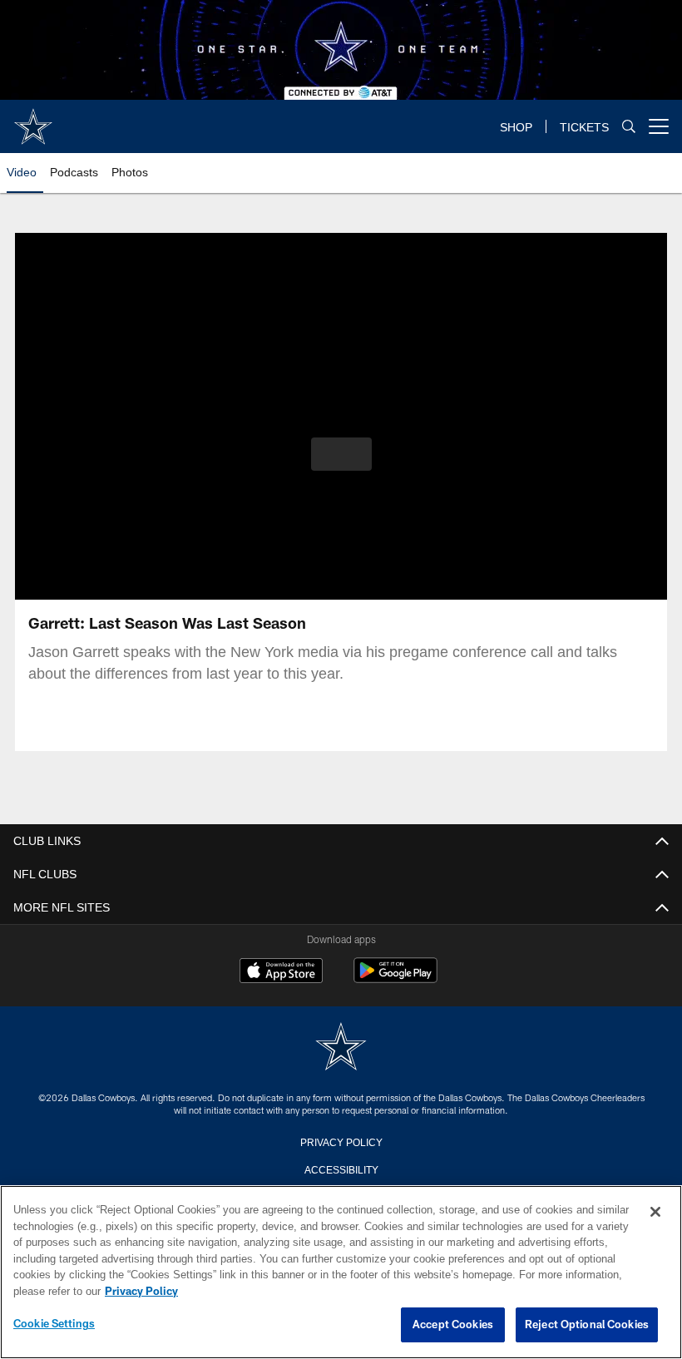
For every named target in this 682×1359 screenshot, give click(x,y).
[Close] (655, 1212)
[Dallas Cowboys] (341, 1047)
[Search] (628, 127)
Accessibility (341, 1168)
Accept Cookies (453, 1325)
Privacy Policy (341, 1141)
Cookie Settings (54, 1324)
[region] (341, 1272)
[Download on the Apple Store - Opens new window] (281, 972)
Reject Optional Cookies (587, 1325)
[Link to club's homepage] (33, 119)
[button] (341, 454)
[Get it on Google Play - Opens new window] (395, 978)
